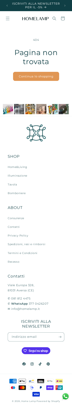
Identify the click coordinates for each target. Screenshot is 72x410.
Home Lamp (28, 401)
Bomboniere (17, 193)
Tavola (12, 184)
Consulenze (16, 218)
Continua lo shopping (36, 76)
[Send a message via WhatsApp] (65, 396)
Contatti (14, 227)
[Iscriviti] (60, 336)
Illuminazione (17, 175)
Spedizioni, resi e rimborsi (26, 244)
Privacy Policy (18, 235)
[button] (7, 18)
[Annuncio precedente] (7, 5)
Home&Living (17, 167)
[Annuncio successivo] (65, 5)
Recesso (13, 261)
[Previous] (8, 109)
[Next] (63, 109)
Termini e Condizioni (22, 253)
